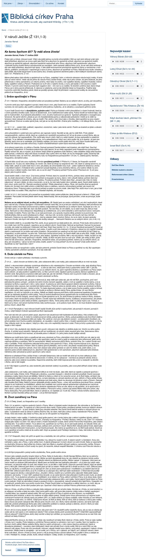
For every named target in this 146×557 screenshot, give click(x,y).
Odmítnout (22, 550)
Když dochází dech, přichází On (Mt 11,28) (125, 119)
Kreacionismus (118, 179)
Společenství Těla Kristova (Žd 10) (127, 105)
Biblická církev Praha (41, 16)
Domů (4, 30)
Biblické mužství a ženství (122, 170)
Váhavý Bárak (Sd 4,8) (121, 56)
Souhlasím (35, 550)
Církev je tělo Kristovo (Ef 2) (123, 133)
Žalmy (8, 46)
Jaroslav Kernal (11, 41)
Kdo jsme (8, 3)
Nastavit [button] (8, 550)
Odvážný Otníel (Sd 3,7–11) (123, 81)
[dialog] (23, 547)
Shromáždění (34, 3)
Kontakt (61, 3)
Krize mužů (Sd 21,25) (121, 93)
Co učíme (49, 3)
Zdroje (20, 3)
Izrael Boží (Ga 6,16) (120, 145)
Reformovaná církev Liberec (123, 174)
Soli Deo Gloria (118, 165)
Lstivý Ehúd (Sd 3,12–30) (122, 68)
